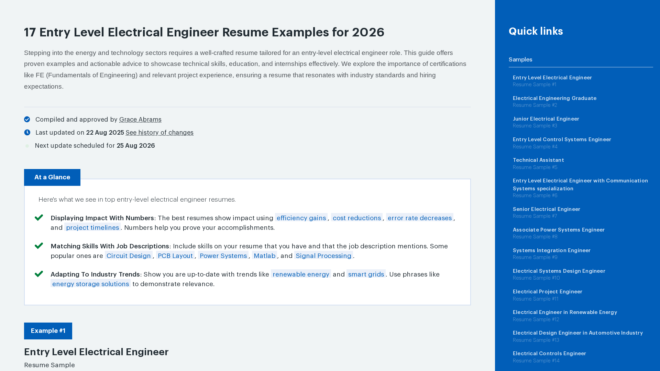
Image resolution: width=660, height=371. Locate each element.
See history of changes (160, 133)
